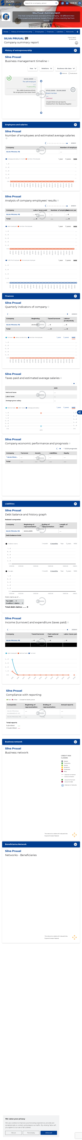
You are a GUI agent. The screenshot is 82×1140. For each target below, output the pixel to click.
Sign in (73, 3)
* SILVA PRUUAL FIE (13, 457)
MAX (73, 337)
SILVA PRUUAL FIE (13, 152)
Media (6, 32)
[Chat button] (62, 3)
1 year (59, 337)
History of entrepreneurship (21, 32)
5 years (66, 337)
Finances (50, 32)
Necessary (31, 1133)
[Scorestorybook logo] (11, 3)
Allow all (48, 1133)
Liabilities (59, 32)
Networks (70, 32)
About (13, 1133)
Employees (39, 32)
